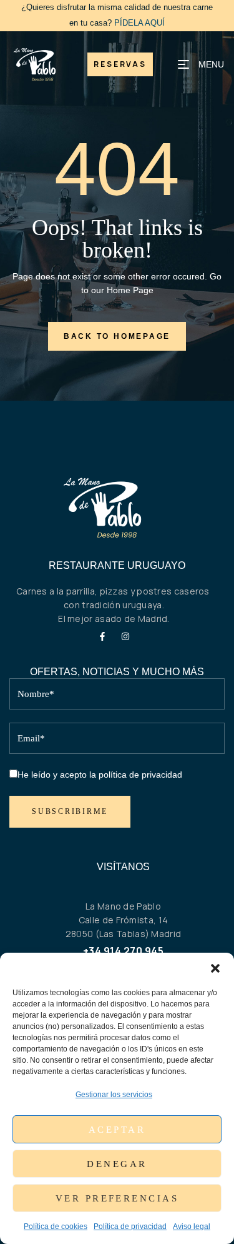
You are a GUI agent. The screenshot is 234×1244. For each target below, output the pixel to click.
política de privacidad (140, 775)
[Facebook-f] (102, 636)
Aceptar (117, 1130)
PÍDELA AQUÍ (139, 23)
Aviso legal (191, 1226)
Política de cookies (55, 1226)
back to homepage (117, 336)
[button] (215, 968)
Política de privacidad (130, 1226)
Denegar (117, 1164)
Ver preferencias (117, 1198)
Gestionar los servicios (114, 1094)
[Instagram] (125, 636)
